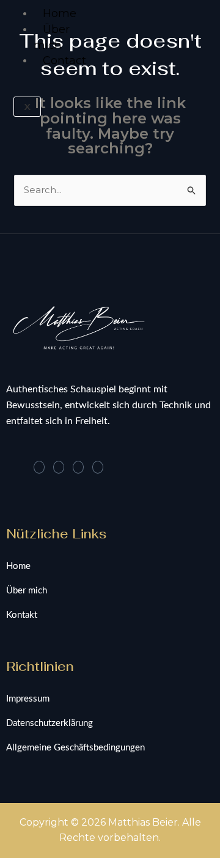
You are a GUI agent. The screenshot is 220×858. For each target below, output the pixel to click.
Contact (64, 60)
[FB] (39, 467)
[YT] (78, 467)
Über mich (52, 37)
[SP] (97, 467)
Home (59, 13)
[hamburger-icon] (20, 11)
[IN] (58, 467)
